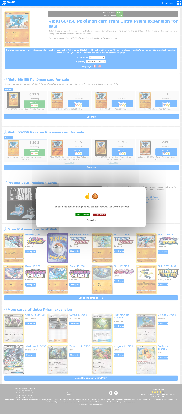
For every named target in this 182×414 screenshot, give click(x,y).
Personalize (91, 220)
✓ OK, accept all (82, 215)
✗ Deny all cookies (99, 214)
